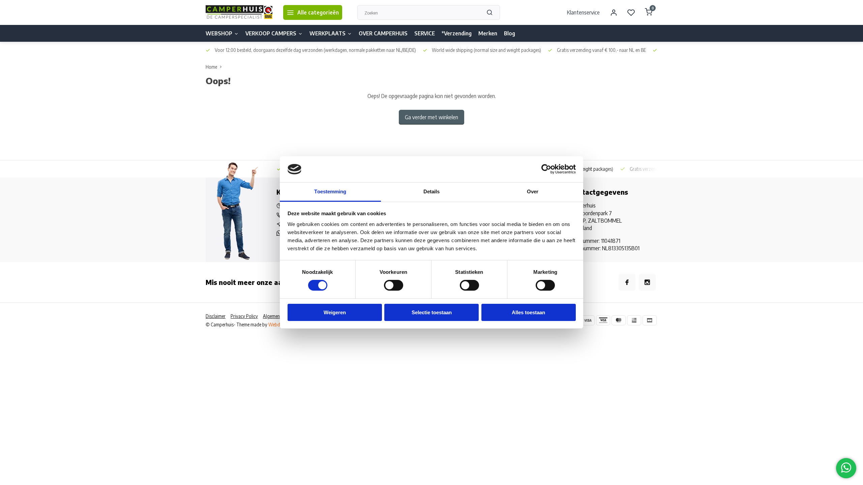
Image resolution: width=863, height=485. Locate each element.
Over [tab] (532, 191)
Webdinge (278, 324)
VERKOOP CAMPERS (270, 33)
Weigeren (335, 312)
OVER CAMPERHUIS (383, 33)
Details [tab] (431, 191)
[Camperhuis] (239, 12)
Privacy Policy (244, 316)
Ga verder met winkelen (431, 117)
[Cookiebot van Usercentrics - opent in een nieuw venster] (546, 169)
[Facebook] (627, 282)
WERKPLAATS (327, 33)
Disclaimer (216, 316)
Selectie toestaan (432, 312)
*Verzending (457, 33)
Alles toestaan (528, 312)
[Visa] (588, 320)
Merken (487, 33)
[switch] (393, 285)
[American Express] (634, 320)
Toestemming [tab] (330, 191)
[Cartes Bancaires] (650, 320)
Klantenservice (583, 12)
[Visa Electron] (603, 320)
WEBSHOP (219, 33)
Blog (509, 33)
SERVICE (424, 33)
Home (211, 67)
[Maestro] (619, 320)
